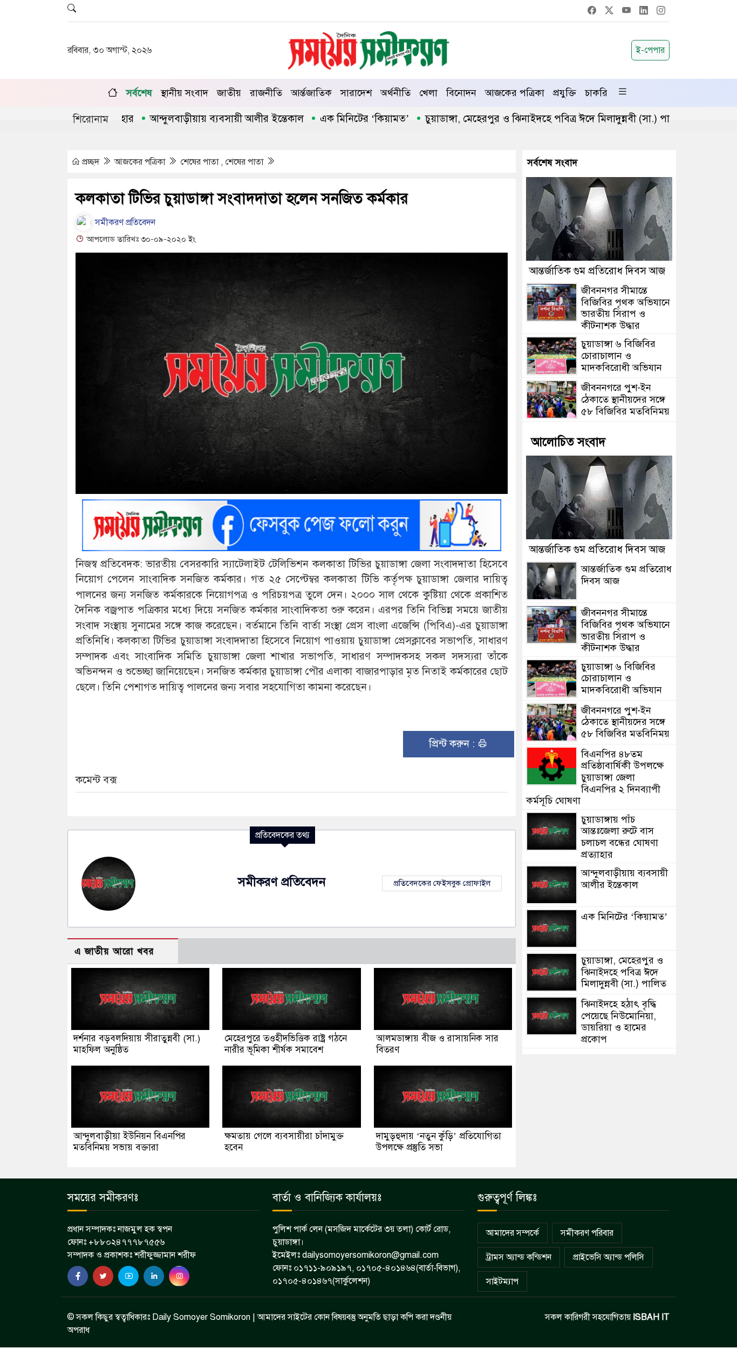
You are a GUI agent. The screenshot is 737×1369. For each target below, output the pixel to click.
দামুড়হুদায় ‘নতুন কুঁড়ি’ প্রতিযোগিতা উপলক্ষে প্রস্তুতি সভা (438, 1141)
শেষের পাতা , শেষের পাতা (222, 162)
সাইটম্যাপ (502, 1281)
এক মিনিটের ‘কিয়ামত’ (331, 118)
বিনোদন (461, 93)
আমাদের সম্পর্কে (512, 1233)
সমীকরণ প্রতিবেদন (124, 222)
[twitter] (103, 1276)
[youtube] (128, 1276)
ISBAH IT (651, 1317)
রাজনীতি (266, 93)
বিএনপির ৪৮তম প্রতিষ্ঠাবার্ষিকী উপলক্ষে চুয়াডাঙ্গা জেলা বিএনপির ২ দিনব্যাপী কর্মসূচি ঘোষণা (595, 777)
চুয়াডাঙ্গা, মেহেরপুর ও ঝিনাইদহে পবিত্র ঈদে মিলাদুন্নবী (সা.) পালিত (522, 118)
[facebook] (77, 1276)
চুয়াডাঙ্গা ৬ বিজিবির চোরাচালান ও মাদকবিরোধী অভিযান (621, 355)
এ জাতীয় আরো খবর (114, 951)
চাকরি (596, 93)
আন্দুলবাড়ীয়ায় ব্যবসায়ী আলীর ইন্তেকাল (193, 118)
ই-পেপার (650, 50)
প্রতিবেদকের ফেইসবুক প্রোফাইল (441, 883)
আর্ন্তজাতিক (311, 93)
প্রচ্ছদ (90, 162)
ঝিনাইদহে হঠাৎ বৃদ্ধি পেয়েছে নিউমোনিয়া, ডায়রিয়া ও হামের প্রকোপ (618, 1021)
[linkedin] (154, 1276)
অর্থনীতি (395, 93)
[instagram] (179, 1276)
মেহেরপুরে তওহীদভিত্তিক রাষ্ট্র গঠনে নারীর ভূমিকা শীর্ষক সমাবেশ (285, 1044)
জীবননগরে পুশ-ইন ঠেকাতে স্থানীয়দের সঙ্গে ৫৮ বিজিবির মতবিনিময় (625, 399)
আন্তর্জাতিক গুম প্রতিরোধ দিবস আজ (597, 271)
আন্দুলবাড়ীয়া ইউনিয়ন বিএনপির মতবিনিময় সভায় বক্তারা (129, 1141)
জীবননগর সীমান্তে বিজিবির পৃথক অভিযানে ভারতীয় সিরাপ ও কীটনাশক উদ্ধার (625, 307)
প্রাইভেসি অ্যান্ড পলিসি (608, 1257)
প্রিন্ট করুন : (453, 743)
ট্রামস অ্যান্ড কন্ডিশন (518, 1257)
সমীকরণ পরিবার (587, 1233)
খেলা (428, 93)
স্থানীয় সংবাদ (184, 93)
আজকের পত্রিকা (514, 93)
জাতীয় (229, 93)
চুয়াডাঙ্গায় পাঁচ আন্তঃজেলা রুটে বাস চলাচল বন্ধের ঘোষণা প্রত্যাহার (619, 837)
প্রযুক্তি (564, 93)
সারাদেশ (356, 93)
